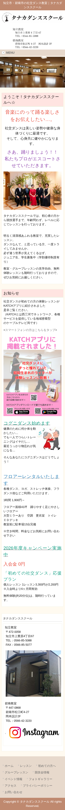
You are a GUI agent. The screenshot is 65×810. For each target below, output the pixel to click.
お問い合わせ (13, 792)
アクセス (10, 785)
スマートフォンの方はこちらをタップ (30, 330)
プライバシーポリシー (37, 785)
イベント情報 (13, 779)
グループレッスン (16, 772)
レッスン (26, 766)
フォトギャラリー (40, 779)
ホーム (9, 766)
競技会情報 (42, 772)
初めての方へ (47, 766)
